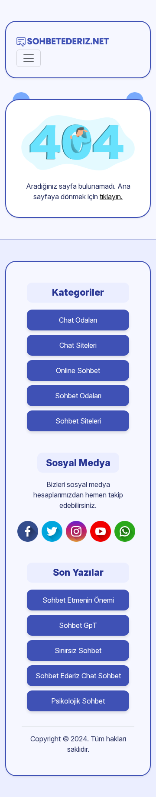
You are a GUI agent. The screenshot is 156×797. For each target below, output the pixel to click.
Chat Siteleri (78, 345)
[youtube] (102, 531)
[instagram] (78, 531)
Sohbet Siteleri (78, 421)
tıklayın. (111, 196)
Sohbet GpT (78, 625)
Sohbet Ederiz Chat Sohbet (78, 675)
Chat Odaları (78, 320)
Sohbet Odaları (78, 395)
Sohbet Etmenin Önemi (78, 600)
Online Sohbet (78, 370)
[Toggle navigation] (28, 58)
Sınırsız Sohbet (78, 650)
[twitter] (54, 531)
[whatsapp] (126, 531)
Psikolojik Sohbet (78, 701)
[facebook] (29, 531)
